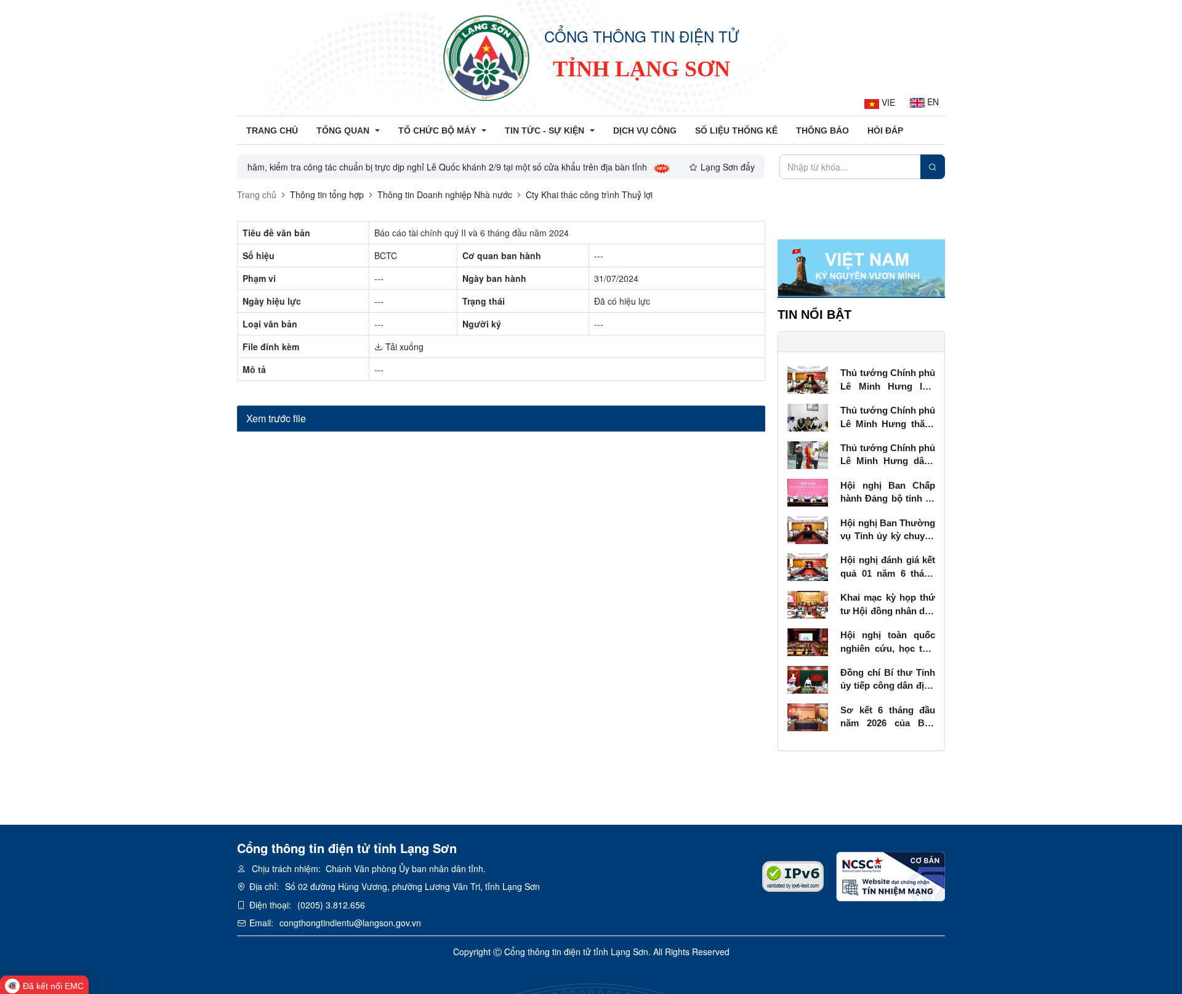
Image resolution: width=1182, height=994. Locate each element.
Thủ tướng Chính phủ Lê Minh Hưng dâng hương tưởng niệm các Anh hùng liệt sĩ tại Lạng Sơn (887, 455)
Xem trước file (276, 418)
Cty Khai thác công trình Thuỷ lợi (589, 194)
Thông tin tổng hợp (327, 194)
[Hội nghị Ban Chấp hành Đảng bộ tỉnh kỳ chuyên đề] (808, 491)
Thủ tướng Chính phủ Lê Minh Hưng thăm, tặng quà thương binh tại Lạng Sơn (887, 417)
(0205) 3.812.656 (331, 905)
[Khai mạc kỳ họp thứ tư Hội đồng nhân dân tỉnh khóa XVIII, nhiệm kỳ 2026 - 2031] (808, 603)
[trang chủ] (486, 58)
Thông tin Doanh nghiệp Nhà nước (444, 194)
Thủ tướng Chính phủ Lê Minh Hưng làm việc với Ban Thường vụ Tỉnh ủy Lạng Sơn (887, 380)
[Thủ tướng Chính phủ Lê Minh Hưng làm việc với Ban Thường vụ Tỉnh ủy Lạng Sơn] (808, 378)
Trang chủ (256, 194)
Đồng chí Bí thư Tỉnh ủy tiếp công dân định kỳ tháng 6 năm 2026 (887, 679)
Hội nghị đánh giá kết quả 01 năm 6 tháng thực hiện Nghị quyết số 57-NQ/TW (887, 567)
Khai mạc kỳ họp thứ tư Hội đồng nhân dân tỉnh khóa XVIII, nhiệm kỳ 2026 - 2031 (887, 604)
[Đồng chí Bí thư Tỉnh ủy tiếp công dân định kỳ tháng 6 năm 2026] (808, 678)
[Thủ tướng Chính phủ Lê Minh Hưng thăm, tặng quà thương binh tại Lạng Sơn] (808, 416)
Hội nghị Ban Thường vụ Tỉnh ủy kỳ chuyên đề (887, 530)
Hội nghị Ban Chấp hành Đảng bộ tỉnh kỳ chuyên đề (887, 492)
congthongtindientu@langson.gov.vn (350, 922)
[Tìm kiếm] (932, 166)
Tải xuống (403, 346)
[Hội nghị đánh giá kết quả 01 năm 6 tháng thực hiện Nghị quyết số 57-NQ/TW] (808, 566)
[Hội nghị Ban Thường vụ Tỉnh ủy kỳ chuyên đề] (808, 529)
